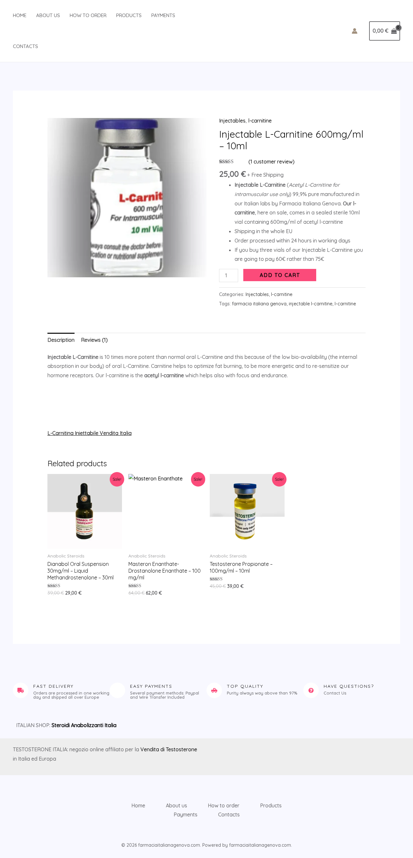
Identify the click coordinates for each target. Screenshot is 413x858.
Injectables (232, 120)
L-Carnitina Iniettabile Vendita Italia (89, 433)
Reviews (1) (94, 340)
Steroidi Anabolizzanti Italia (84, 725)
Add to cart (280, 275)
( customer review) (271, 161)
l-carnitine (260, 120)
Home (19, 15)
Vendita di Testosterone (168, 749)
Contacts (25, 46)
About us (48, 15)
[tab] (61, 340)
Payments (163, 15)
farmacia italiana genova (259, 304)
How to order (88, 15)
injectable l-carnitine (310, 304)
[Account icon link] (355, 31)
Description (61, 340)
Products (129, 15)
